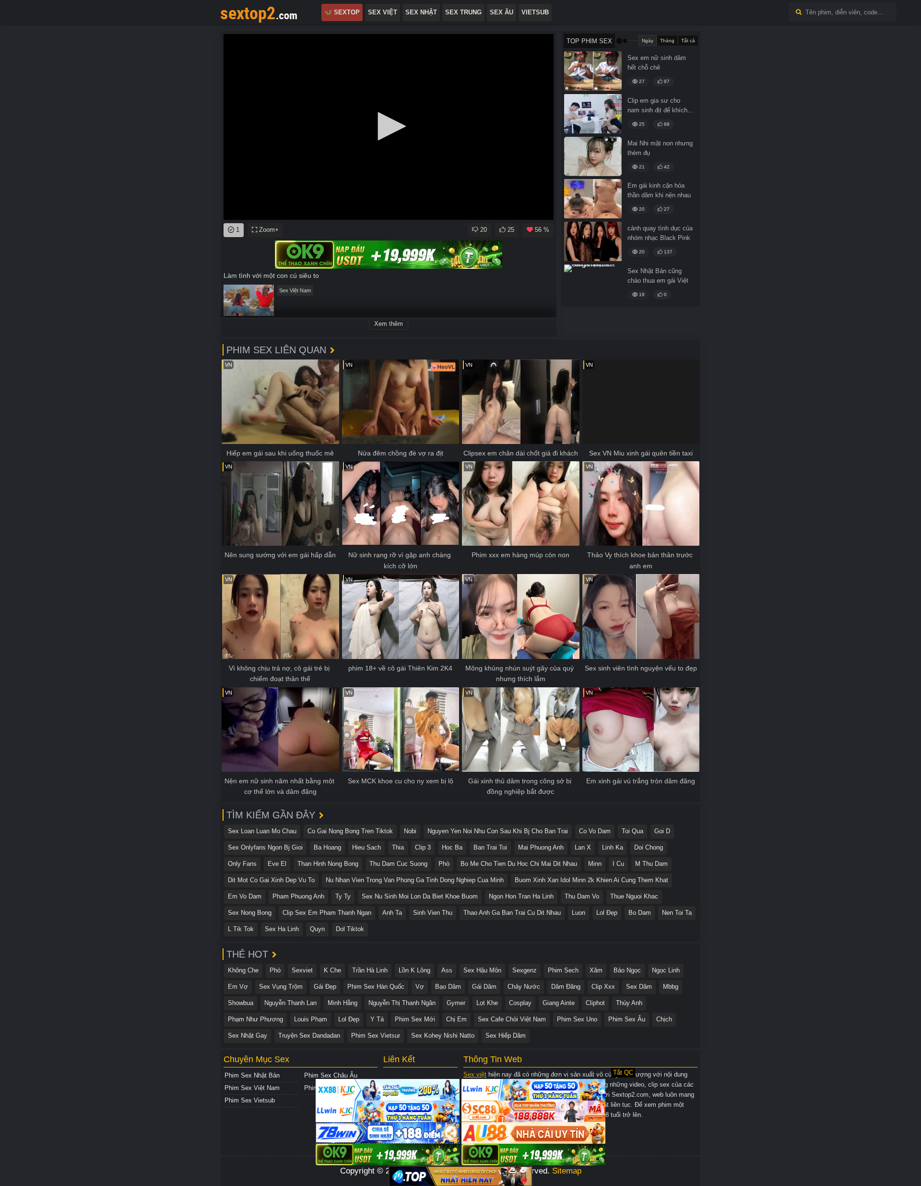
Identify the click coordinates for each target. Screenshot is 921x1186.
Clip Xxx (603, 986)
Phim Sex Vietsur (375, 1035)
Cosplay (520, 1002)
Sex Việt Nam (295, 290)
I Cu (618, 863)
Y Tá (377, 1019)
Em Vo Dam (244, 896)
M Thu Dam (651, 863)
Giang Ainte (559, 1002)
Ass (446, 970)
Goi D (662, 831)
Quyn (317, 929)
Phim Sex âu (626, 1019)
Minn (595, 863)
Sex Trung (463, 12)
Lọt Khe (487, 1002)
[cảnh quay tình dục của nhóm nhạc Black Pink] (593, 241)
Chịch (664, 1019)
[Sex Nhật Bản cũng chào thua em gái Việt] (593, 284)
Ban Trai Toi (490, 847)
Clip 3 (423, 847)
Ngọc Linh (666, 970)
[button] (388, 126)
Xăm (596, 970)
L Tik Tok (241, 929)
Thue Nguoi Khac (634, 896)
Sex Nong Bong (250, 912)
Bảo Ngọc (627, 970)
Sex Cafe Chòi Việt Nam (512, 1019)
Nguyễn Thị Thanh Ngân (402, 1002)
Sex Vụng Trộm (281, 986)
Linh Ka (612, 847)
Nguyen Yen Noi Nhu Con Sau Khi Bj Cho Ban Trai (497, 831)
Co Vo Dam (595, 831)
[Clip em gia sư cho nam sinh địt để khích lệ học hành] (593, 113)
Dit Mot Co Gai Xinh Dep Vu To (271, 880)
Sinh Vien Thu (432, 912)
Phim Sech (563, 970)
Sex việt (474, 1074)
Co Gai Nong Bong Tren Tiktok (350, 831)
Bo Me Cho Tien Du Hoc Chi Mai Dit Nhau (518, 863)
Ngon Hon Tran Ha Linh (521, 896)
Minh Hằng (342, 1002)
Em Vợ (238, 986)
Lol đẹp (606, 912)
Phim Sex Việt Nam (252, 1087)
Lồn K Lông (414, 970)
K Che (332, 970)
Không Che (243, 970)
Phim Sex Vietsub (249, 1100)
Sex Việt (382, 12)
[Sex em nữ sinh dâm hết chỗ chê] (593, 71)
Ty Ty (343, 896)
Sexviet (302, 970)
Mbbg (670, 986)
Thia (398, 847)
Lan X (583, 847)
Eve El (277, 863)
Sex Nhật (421, 12)
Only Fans (242, 863)
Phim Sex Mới (415, 1019)
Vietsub (535, 12)
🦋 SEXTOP (342, 12)
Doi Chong (648, 847)
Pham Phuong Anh (298, 896)
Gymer (456, 1002)
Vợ (419, 986)
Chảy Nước (524, 986)
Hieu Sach (366, 847)
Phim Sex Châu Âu (330, 1075)
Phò (443, 863)
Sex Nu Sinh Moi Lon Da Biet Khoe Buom (420, 896)
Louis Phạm (310, 1019)
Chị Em (456, 1019)
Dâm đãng (565, 986)
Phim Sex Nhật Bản (252, 1075)
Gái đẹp (325, 986)
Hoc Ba (452, 847)
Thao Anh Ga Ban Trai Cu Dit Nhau (512, 912)
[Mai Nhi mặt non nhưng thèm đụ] (593, 156)
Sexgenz (524, 970)
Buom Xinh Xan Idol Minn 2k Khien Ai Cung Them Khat (591, 880)
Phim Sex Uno (577, 1019)
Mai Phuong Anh (541, 847)
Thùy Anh (629, 1002)
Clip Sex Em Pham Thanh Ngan (327, 912)
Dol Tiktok (350, 929)
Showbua (240, 1002)
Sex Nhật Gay (247, 1035)
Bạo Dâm (448, 986)
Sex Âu (501, 12)
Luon (578, 912)
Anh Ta (392, 912)
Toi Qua (632, 831)
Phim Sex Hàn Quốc (375, 986)
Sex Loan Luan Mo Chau (262, 831)
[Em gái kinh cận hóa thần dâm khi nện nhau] (593, 198)
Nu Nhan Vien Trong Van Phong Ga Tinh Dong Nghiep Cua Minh (415, 880)
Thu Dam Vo (582, 896)
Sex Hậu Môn (482, 970)
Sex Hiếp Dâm (505, 1035)
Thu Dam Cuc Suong (398, 863)
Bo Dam (639, 912)
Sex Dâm (639, 986)
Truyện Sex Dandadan (309, 1035)
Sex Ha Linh (282, 929)
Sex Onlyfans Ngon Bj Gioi (265, 847)
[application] (389, 127)
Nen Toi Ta (677, 912)
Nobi (410, 831)
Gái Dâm (484, 986)
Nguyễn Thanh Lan (290, 1002)
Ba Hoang (327, 847)
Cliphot (595, 1002)
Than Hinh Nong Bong (327, 863)
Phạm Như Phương (255, 1019)
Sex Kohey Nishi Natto (442, 1035)
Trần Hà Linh (370, 970)
